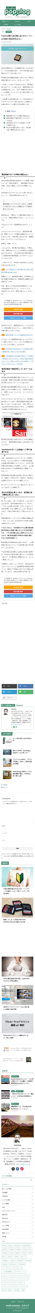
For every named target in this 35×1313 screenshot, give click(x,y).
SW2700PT (20, 1260)
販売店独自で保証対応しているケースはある (18, 119)
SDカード (5, 787)
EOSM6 (19, 1249)
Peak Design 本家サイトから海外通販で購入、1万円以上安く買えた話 (22, 774)
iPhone (25, 1253)
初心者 (4, 1290)
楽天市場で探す (18, 314)
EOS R (25, 1249)
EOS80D (12, 1249)
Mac (30, 1253)
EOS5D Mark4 (26, 1245)
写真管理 (6, 24)
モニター (21, 1282)
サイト (4, 840)
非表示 (13, 111)
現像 (23, 1290)
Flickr (11, 1253)
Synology (28, 1260)
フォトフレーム (24, 1279)
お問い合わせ (21, 1301)
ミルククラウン (12, 1282)
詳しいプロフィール (16, 724)
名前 (4, 826)
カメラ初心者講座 (6, 1271)
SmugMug (5, 1260)
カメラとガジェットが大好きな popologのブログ (17, 1308)
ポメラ (4, 1282)
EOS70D (4, 1249)
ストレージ (5, 1275)
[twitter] (12, 727)
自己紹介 (13, 1301)
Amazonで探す (18, 309)
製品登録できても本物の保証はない (18, 116)
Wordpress (22, 1264)
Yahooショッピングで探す (18, 318)
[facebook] (14, 727)
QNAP (16, 1256)
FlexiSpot (4, 1253)
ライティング (5, 1286)
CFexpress (17, 1245)
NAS (29, 21)
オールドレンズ (18, 1268)
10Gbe (4, 1245)
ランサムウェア (16, 1286)
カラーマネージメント (19, 1271)
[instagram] (17, 727)
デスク (4, 1279)
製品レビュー (6, 21)
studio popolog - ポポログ (17, 1305)
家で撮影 (17, 1290)
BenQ (10, 1245)
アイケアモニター (6, 1268)
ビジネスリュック (13, 1279)
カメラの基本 (17, 24)
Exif (30, 1249)
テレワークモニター (24, 1275)
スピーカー (13, 1275)
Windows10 (13, 1264)
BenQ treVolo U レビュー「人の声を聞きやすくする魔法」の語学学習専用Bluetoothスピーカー (22, 1081)
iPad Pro (18, 1253)
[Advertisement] (17, 152)
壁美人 (10, 1290)
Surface (13, 1260)
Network (10, 1256)
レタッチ (24, 1286)
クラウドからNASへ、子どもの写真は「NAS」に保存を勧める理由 (22, 762)
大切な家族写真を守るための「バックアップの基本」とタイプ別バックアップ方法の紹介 (16, 891)
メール (4, 833)
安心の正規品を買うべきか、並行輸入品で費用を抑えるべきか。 (18, 129)
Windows (17, 21)
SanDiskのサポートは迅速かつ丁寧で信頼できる (18, 124)
